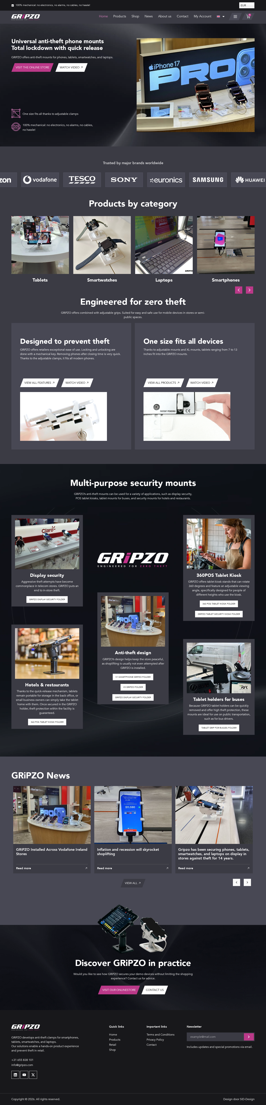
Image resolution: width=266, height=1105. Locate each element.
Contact (182, 16)
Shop (135, 16)
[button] (249, 290)
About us (164, 16)
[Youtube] (24, 1075)
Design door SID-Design (239, 1099)
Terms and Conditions (160, 1035)
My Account (202, 16)
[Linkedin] (15, 1075)
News (149, 16)
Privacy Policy (155, 1040)
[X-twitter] (33, 1075)
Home (103, 16)
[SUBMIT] (249, 1036)
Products (119, 16)
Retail (112, 1045)
